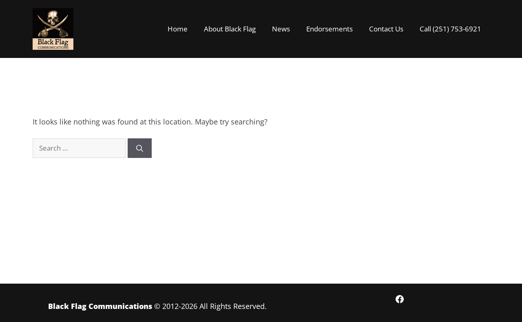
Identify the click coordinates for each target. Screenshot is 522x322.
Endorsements (329, 28)
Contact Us (386, 28)
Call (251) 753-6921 (450, 28)
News (281, 28)
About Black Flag (230, 28)
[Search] (140, 148)
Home (178, 28)
